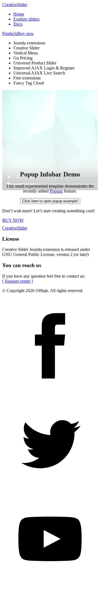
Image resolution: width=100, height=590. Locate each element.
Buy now (26, 33)
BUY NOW (13, 220)
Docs (17, 24)
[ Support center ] (17, 281)
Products (10, 33)
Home (18, 14)
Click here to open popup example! (50, 201)
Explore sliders (26, 19)
